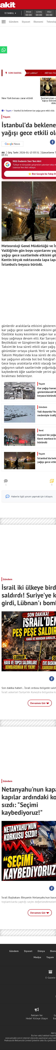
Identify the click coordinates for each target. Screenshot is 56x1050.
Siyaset (26, 21)
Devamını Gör (38, 703)
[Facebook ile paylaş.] (52, 142)
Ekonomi (38, 21)
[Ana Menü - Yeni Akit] (3, 21)
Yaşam (9, 110)
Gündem (13, 21)
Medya (37, 957)
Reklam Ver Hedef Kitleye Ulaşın (37, 1017)
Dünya (41, 951)
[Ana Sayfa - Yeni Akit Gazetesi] (7, 4)
